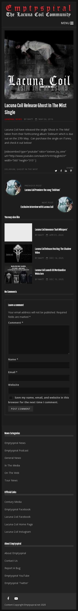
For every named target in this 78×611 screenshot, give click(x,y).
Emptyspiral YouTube (17, 575)
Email (12, 372)
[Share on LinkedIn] (66, 171)
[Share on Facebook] (61, 171)
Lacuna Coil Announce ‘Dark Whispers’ (18, 232)
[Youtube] (16, 598)
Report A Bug (12, 568)
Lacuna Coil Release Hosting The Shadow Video (18, 253)
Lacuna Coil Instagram (18, 531)
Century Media (13, 501)
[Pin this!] (71, 171)
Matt (30, 119)
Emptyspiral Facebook (17, 509)
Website (13, 384)
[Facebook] (8, 598)
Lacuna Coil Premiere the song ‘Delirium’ (42, 189)
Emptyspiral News (15, 443)
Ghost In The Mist (27, 169)
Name (13, 359)
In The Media (12, 465)
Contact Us (11, 560)
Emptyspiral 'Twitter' (16, 583)
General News (13, 119)
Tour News (11, 480)
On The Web (12, 473)
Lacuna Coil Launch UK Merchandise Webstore (18, 275)
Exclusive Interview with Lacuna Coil (37, 206)
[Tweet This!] (56, 171)
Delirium (10, 169)
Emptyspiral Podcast (16, 450)
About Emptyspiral (15, 553)
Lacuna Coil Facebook (17, 516)
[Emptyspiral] (39, 16)
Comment (15, 322)
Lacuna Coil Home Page (19, 524)
